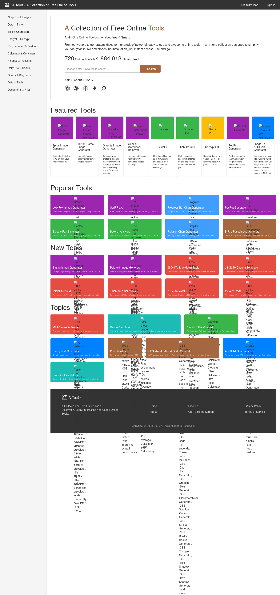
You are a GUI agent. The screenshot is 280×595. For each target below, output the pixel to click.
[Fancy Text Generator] (77, 344)
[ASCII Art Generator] (249, 344)
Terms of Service (255, 411)
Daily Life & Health (18, 68)
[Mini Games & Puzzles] (77, 320)
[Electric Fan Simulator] (77, 224)
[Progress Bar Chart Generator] (192, 200)
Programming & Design (21, 46)
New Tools (66, 247)
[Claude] (76, 89)
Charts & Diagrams (19, 75)
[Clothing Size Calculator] (211, 320)
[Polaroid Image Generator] (134, 260)
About (153, 411)
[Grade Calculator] (144, 320)
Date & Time (15, 24)
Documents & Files (18, 89)
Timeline (193, 406)
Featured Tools (73, 110)
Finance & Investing (19, 60)
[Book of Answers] (134, 224)
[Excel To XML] (249, 284)
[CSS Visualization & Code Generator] (182, 344)
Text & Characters (18, 32)
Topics (60, 307)
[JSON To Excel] (77, 284)
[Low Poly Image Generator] (77, 200)
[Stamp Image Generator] (77, 260)
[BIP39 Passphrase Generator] (249, 224)
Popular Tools (71, 187)
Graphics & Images (19, 17)
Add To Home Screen (201, 411)
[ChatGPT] (67, 89)
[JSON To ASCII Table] (134, 284)
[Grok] (103, 89)
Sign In (270, 5)
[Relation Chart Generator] (192, 224)
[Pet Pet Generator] (249, 200)
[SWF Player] (134, 200)
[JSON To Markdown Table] (192, 260)
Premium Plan (249, 5)
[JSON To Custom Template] (249, 260)
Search (151, 69)
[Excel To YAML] (192, 284)
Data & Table (15, 82)
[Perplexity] (85, 89)
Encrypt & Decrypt (18, 39)
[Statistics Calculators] (77, 368)
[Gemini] (94, 89)
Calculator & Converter (21, 53)
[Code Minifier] (125, 344)
